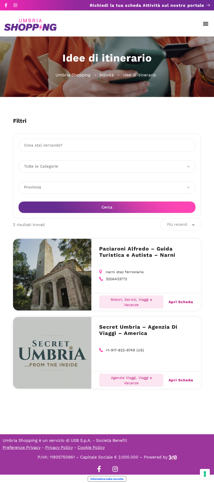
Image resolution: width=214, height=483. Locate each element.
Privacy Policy (59, 447)
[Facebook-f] (6, 5)
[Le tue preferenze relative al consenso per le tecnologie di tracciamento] (205, 474)
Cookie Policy (91, 447)
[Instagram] (15, 5)
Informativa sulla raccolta (107, 478)
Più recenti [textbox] (177, 224)
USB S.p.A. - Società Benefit (99, 440)
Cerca (107, 207)
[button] (205, 23)
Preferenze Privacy (21, 447)
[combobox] (180, 224)
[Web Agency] (173, 457)
